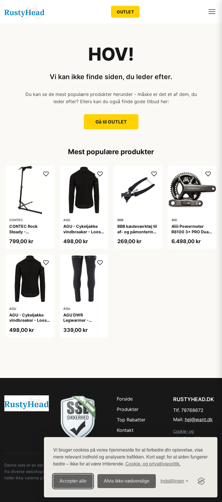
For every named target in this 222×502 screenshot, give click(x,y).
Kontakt (125, 430)
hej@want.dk (199, 419)
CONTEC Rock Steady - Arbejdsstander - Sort (26, 234)
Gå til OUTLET (111, 122)
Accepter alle (73, 481)
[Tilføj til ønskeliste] (46, 174)
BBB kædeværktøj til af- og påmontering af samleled (137, 231)
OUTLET (125, 11)
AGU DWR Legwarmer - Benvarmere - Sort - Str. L (82, 322)
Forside (125, 399)
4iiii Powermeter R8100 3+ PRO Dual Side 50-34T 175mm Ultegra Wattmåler (191, 234)
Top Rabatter (131, 420)
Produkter (127, 409)
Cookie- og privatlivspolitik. (153, 463)
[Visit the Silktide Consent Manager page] (201, 481)
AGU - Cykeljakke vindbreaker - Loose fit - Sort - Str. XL (29, 320)
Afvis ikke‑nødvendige (126, 481)
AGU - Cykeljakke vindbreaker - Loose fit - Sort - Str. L (83, 231)
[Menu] (212, 11)
